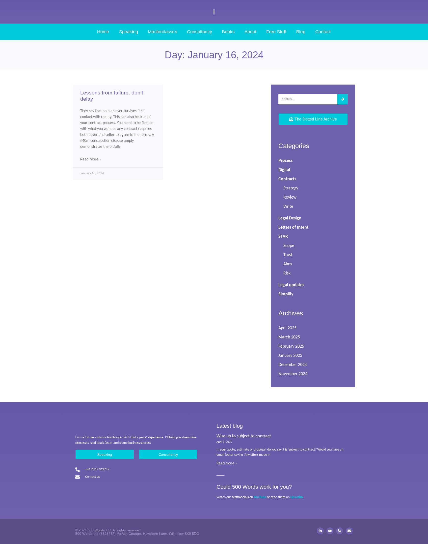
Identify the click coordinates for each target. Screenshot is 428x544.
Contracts (287, 179)
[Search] (342, 99)
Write (288, 206)
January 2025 (290, 355)
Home (103, 31)
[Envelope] (349, 530)
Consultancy (199, 31)
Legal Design (289, 218)
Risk (287, 273)
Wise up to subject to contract (243, 436)
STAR (283, 236)
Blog (300, 31)
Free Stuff (276, 31)
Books (228, 31)
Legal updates (291, 285)
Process (285, 160)
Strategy (290, 188)
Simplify (286, 294)
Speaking (128, 31)
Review (289, 197)
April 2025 (287, 328)
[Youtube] (329, 530)
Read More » (90, 159)
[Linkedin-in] (320, 530)
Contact (323, 31)
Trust (287, 255)
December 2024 (292, 365)
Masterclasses (162, 31)
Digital (284, 170)
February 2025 (291, 346)
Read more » (226, 463)
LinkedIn (296, 497)
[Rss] (339, 530)
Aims (287, 264)
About (250, 31)
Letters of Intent (293, 227)
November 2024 (292, 374)
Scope (288, 245)
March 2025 (289, 337)
